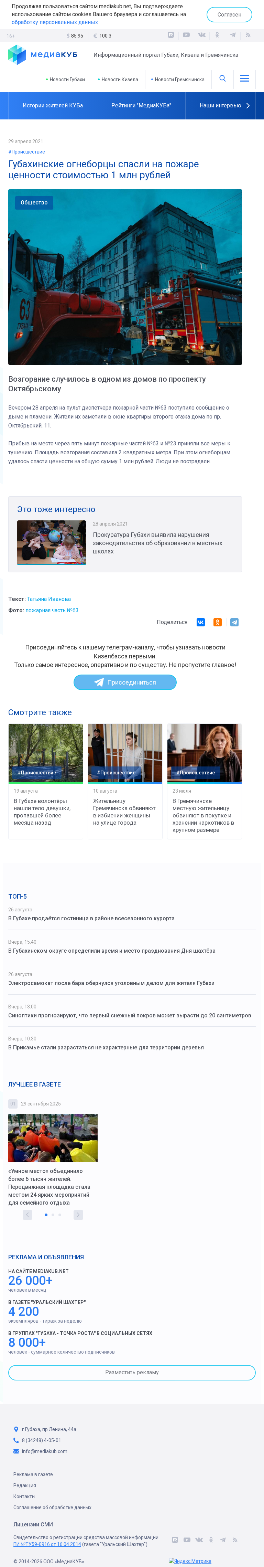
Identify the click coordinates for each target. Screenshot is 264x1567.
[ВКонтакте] (201, 36)
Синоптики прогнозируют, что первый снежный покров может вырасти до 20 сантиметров (129, 1015)
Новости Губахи (67, 79)
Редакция (24, 1485)
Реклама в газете (33, 1474)
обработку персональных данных (55, 22)
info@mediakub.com (44, 1451)
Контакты (24, 1496)
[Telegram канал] (232, 36)
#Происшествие (26, 152)
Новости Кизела (120, 79)
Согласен (229, 14)
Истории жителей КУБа (53, 105)
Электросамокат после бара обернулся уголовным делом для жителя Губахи (111, 983)
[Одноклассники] (217, 36)
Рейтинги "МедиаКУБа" (141, 105)
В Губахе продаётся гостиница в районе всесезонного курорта (91, 918)
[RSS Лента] (248, 36)
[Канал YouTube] (186, 36)
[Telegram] (234, 622)
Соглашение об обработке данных (52, 1507)
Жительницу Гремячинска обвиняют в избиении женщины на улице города (124, 811)
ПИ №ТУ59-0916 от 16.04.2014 (47, 1544)
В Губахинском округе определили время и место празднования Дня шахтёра (112, 950)
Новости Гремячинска (180, 79)
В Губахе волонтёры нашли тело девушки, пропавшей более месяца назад (42, 811)
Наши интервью (220, 105)
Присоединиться (131, 682)
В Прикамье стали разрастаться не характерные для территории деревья (106, 1047)
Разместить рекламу (132, 1372)
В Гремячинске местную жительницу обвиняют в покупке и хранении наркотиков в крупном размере (203, 815)
